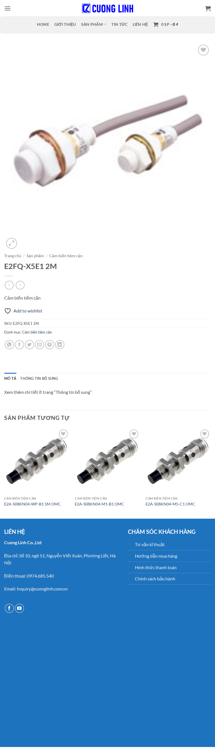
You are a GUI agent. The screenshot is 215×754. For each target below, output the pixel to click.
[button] (7, 8)
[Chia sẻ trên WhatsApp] (9, 344)
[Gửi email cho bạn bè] (39, 344)
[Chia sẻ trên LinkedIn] (59, 344)
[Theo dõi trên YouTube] (19, 608)
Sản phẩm (92, 24)
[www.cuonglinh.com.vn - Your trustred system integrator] (107, 8)
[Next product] (9, 285)
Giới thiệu (65, 24)
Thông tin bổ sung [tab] (39, 378)
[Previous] (4, 472)
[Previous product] (20, 285)
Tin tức (119, 24)
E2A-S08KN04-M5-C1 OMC (170, 504)
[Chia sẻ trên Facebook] (19, 344)
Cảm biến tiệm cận (66, 256)
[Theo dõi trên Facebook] (9, 608)
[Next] (210, 472)
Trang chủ (12, 256)
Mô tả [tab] (10, 378)
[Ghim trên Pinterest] (49, 344)
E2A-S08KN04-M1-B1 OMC (99, 504)
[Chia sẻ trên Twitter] (29, 344)
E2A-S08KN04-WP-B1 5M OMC (32, 504)
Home (43, 24)
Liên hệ (140, 24)
